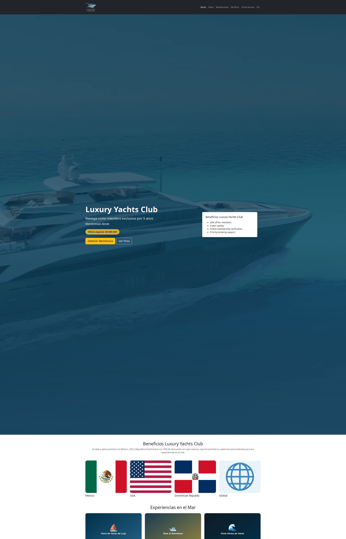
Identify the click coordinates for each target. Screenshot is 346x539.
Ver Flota (124, 241)
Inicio (203, 7)
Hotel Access (248, 7)
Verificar (235, 7)
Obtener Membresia (100, 241)
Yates (211, 7)
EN (258, 7)
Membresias (222, 7)
